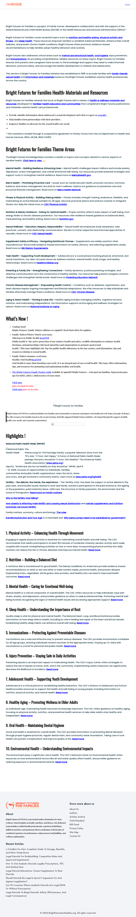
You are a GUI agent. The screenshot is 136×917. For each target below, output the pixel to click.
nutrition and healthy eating (84, 37)
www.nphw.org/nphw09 (88, 476)
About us (74, 809)
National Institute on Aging (44, 306)
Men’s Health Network (69, 189)
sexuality (102, 115)
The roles (61, 512)
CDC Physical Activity (55, 204)
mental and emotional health (78, 55)
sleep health (25, 40)
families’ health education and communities (56, 103)
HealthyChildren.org (47, 262)
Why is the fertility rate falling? (22, 498)
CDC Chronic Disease (82, 292)
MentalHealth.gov (81, 175)
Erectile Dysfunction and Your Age (24, 517)
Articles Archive (77, 816)
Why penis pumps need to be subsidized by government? (95, 517)
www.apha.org (54, 463)
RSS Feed (74, 824)
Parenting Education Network (81, 277)
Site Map (74, 832)
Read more (94, 550)
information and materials (40, 77)
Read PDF (44, 338)
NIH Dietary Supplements (35, 248)
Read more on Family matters (46, 492)
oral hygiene (101, 55)
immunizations (19, 59)
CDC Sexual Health (42, 233)
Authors (73, 813)
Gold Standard (77, 820)
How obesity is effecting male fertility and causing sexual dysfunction (43, 503)
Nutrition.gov (66, 219)
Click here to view (32, 160)
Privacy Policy (76, 828)
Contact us (75, 836)
